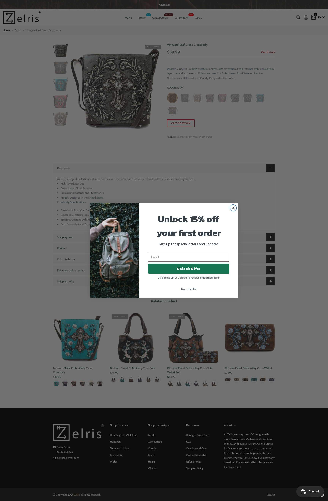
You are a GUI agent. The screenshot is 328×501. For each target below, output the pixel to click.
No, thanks (188, 289)
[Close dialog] (233, 208)
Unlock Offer (189, 269)
